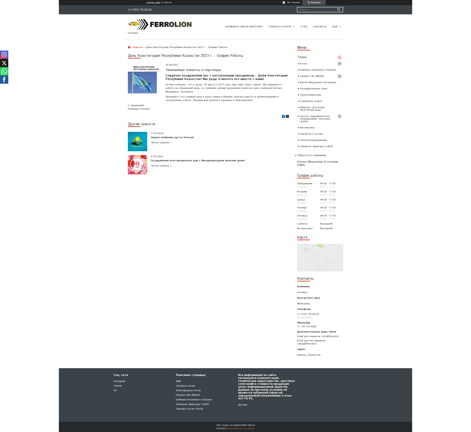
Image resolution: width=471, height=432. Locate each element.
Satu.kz (251, 425)
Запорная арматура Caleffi (316, 146)
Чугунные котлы (185, 386)
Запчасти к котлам (311, 134)
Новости (138, 47)
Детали (242, 405)
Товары (302, 57)
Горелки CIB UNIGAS (312, 76)
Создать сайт (153, 2)
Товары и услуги (279, 27)
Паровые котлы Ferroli (189, 409)
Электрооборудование (313, 140)
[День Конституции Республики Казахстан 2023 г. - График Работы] (145, 80)
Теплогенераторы (310, 95)
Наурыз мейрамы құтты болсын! (172, 137)
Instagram (119, 381)
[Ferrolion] (160, 24)
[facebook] (283, 117)
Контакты (320, 27)
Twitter (118, 386)
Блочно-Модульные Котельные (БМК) (317, 163)
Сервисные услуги (311, 101)
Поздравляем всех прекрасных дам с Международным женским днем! (198, 160)
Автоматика (307, 127)
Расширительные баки (313, 88)
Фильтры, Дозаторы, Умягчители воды (312, 109)
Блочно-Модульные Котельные (318, 82)
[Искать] (338, 9)
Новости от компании (311, 155)
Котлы (303, 63)
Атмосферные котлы (188, 390)
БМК (178, 381)
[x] (287, 117)
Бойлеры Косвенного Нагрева (318, 70)
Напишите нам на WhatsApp (244, 27)
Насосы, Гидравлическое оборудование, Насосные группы (315, 118)
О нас (304, 27)
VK (115, 390)
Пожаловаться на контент (241, 428)
